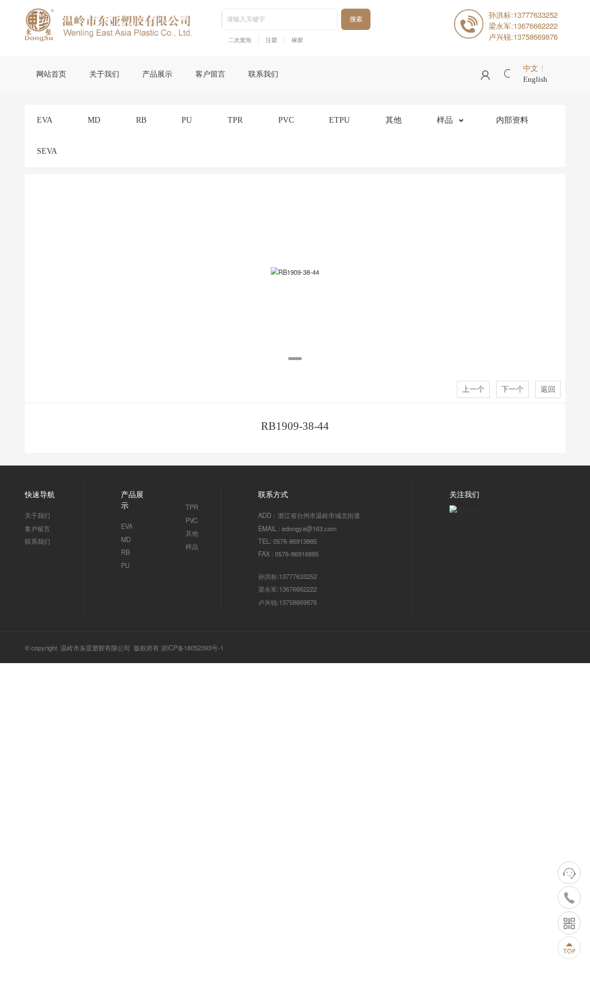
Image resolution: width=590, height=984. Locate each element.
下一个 (512, 389)
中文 (530, 69)
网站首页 (51, 74)
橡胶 (297, 40)
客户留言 (210, 74)
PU (186, 119)
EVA (44, 119)
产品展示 (157, 74)
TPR (235, 119)
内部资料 (512, 119)
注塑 (271, 40)
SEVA (47, 151)
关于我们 (104, 74)
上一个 (473, 389)
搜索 (356, 19)
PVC (286, 119)
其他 (393, 119)
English (535, 79)
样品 (445, 119)
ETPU (339, 119)
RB (141, 119)
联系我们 (263, 74)
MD (94, 119)
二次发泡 (239, 40)
